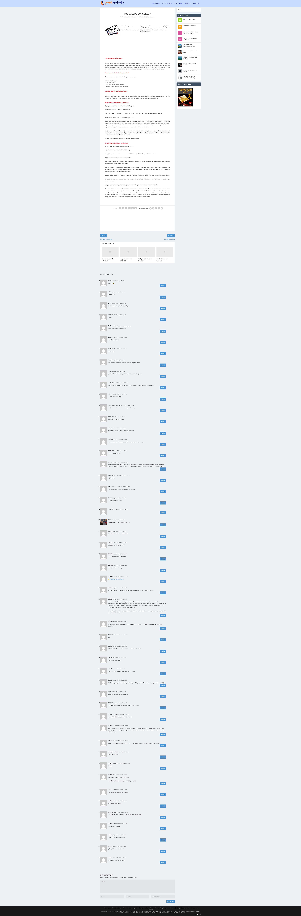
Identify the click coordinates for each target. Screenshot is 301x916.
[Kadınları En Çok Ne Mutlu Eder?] (180, 52)
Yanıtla (163, 285)
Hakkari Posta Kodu (107, 259)
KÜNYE (187, 3)
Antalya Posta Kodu (162, 259)
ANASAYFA (156, 3)
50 (146, 17)
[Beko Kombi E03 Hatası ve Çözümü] (180, 71)
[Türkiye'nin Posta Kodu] (146, 252)
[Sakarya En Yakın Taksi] (180, 20)
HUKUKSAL (178, 3)
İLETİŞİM (196, 3)
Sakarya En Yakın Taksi (189, 19)
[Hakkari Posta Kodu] (110, 252)
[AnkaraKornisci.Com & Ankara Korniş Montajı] (180, 77)
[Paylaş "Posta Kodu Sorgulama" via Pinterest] (132, 208)
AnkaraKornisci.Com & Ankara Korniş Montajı (189, 77)
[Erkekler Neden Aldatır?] (180, 65)
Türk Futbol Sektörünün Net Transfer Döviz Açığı (190, 32)
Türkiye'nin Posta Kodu (145, 259)
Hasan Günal (127, 17)
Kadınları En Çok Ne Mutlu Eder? (190, 51)
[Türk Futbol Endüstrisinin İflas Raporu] (180, 39)
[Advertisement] (145, 42)
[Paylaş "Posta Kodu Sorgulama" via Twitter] (123, 208)
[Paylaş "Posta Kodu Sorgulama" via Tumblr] (129, 208)
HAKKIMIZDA (167, 3)
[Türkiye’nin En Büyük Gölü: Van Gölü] (180, 58)
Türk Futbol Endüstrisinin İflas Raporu (190, 39)
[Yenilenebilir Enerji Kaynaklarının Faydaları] (180, 46)
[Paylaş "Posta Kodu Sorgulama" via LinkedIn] (135, 208)
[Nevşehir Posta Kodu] (128, 252)
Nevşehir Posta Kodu (126, 259)
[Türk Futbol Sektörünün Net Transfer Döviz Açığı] (180, 33)
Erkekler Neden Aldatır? (189, 63)
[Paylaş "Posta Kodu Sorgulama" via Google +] (126, 208)
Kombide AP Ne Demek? (189, 25)
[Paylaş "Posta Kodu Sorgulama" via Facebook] (119, 208)
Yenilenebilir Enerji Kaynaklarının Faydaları (189, 45)
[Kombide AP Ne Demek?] (180, 27)
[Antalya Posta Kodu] (164, 252)
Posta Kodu (141, 17)
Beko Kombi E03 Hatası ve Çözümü (190, 70)
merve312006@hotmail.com (117, 579)
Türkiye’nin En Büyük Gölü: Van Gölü (190, 58)
